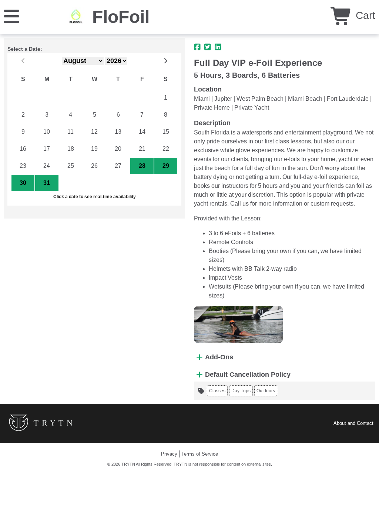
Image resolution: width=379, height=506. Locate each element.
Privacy (169, 454)
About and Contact (353, 423)
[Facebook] (197, 47)
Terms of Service (199, 454)
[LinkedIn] (218, 47)
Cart (364, 15)
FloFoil (121, 17)
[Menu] (11, 16)
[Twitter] (207, 47)
